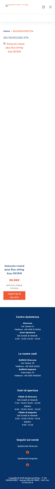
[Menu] (50, 7)
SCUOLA (14, 288)
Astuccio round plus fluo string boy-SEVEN (14, 269)
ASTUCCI (10, 285)
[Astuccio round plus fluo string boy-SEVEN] (14, 151)
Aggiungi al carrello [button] (14, 295)
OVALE (19, 285)
